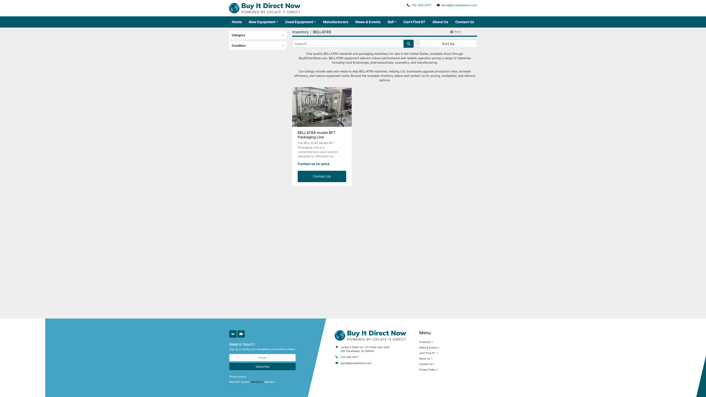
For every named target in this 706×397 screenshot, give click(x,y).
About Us (440, 22)
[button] (263, 22)
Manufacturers (335, 22)
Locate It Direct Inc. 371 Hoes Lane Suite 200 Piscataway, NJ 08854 (365, 349)
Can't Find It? (414, 22)
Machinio (269, 381)
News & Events (368, 22)
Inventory (425, 342)
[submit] (409, 44)
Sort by (448, 44)
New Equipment (262, 22)
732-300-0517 (421, 5)
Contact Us (464, 22)
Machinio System (239, 381)
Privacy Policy (427, 369)
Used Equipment (299, 22)
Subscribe (262, 366)
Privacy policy (237, 376)
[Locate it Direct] (370, 335)
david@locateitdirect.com (459, 5)
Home (237, 22)
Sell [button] (391, 22)
